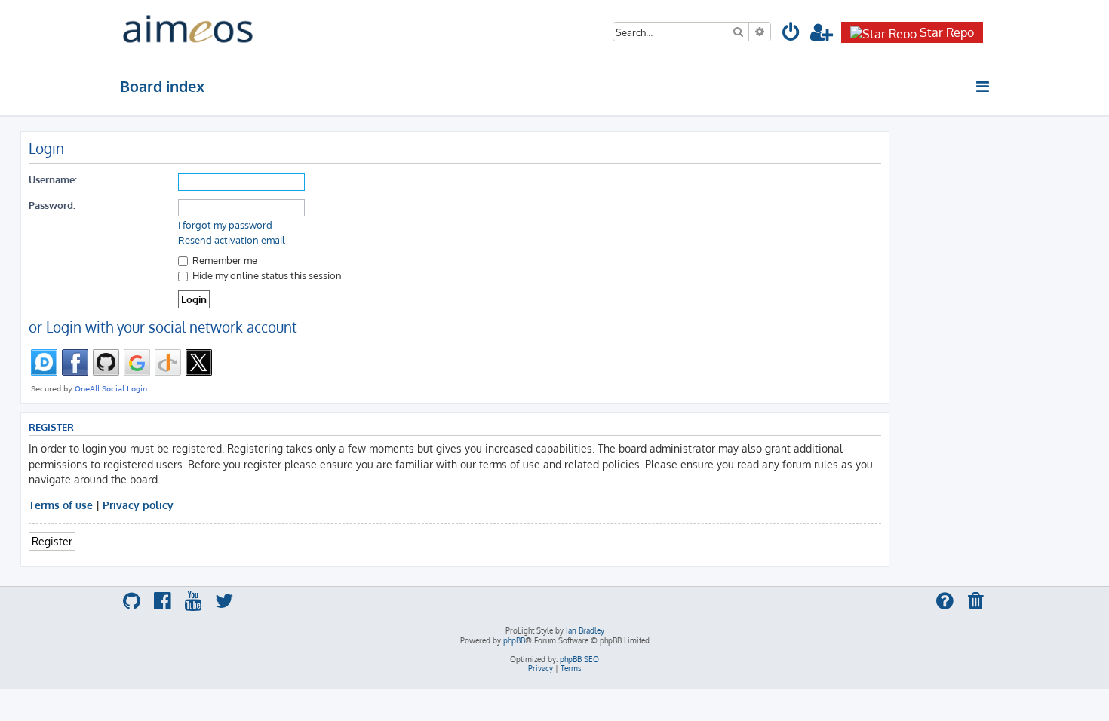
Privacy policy (138, 504)
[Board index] (188, 30)
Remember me (223, 259)
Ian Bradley (585, 630)
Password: (52, 204)
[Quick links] (983, 86)
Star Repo (947, 32)
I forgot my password (225, 225)
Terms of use (61, 504)
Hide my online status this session (266, 274)
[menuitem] (791, 34)
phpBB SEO (579, 659)
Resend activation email (231, 240)
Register (52, 541)
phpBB (514, 640)
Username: (53, 179)
